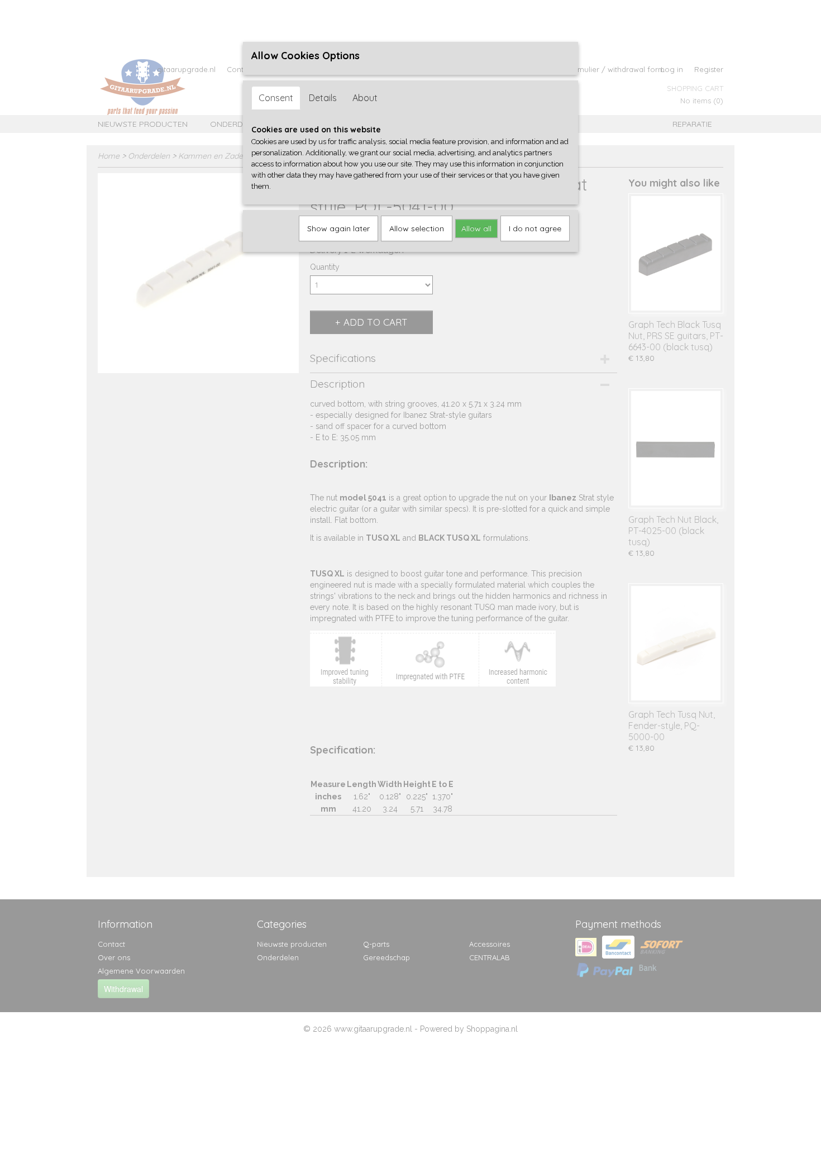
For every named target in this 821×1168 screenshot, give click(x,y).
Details (323, 97)
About (365, 97)
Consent (276, 97)
